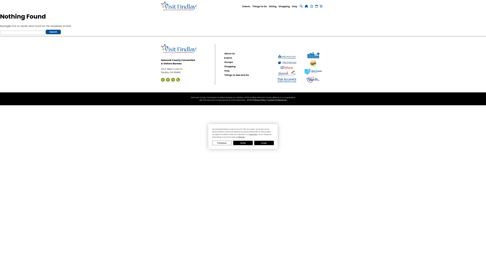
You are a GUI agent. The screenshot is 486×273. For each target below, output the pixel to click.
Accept (264, 143)
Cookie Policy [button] (253, 134)
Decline (243, 143)
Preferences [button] (241, 137)
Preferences (222, 143)
